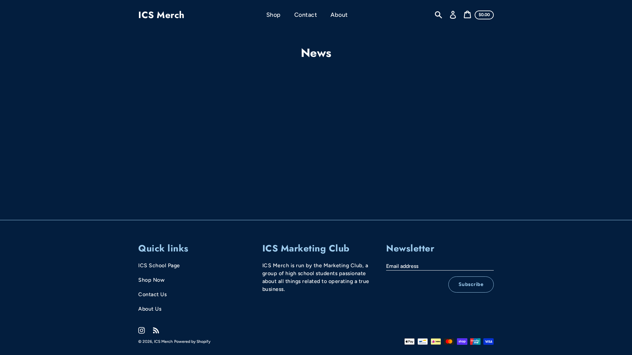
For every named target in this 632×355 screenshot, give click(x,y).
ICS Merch (161, 15)
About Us (149, 309)
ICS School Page (159, 265)
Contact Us (152, 294)
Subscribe (471, 284)
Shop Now (151, 280)
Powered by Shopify (192, 341)
